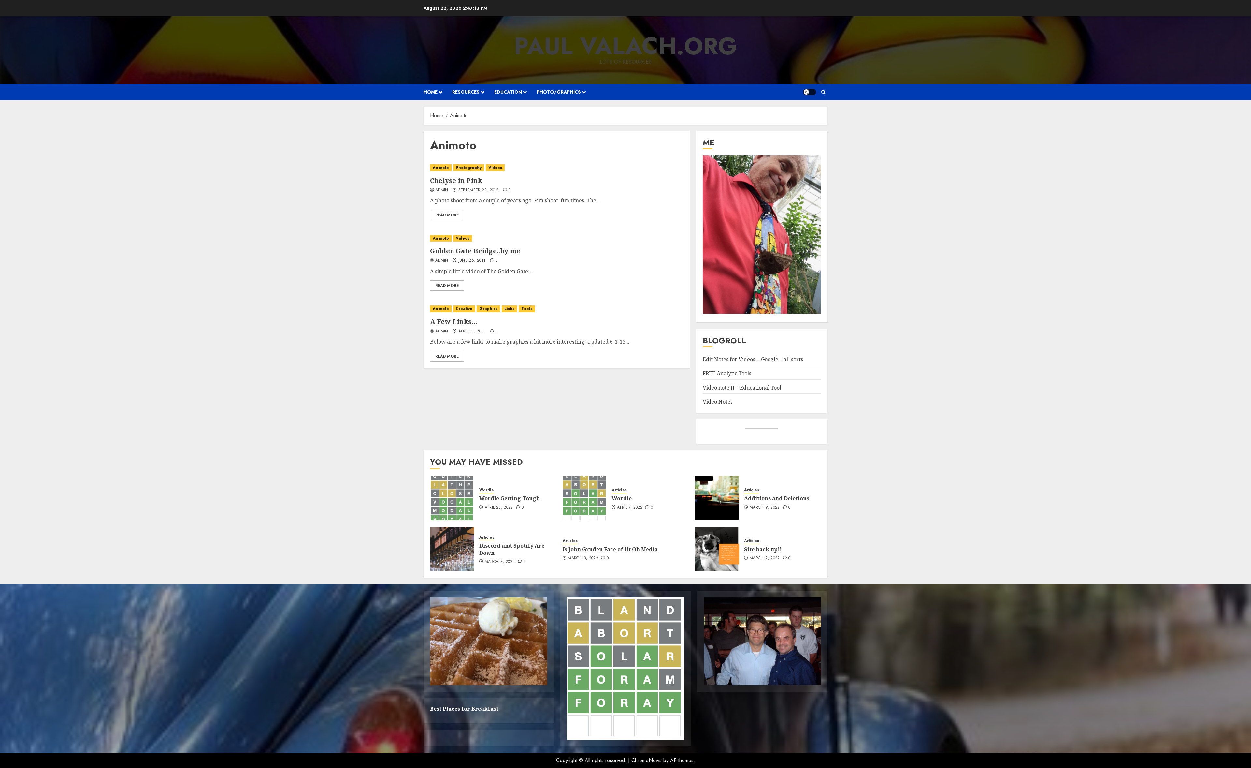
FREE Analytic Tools (727, 373)
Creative (464, 309)
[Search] (823, 92)
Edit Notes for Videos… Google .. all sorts (753, 359)
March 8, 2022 (500, 562)
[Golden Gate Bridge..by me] (556, 238)
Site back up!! (763, 549)
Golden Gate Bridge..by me (475, 250)
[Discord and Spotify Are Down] (452, 549)
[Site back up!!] (717, 549)
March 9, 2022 (765, 507)
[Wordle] (585, 498)
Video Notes (718, 401)
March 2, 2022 (765, 558)
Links (509, 309)
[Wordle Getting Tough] (452, 498)
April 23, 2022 (499, 507)
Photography (469, 167)
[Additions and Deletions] (717, 498)
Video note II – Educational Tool (742, 387)
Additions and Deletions (776, 498)
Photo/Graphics (559, 92)
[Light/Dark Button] (809, 92)
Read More (447, 215)
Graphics (488, 309)
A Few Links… (453, 321)
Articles (619, 490)
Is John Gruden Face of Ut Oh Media (610, 549)
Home (431, 92)
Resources (466, 92)
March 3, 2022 (583, 558)
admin (441, 190)
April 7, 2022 (629, 507)
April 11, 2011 (471, 331)
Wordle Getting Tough (509, 498)
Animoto (441, 167)
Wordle (486, 490)
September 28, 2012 (478, 190)
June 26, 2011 (472, 260)
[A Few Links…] (556, 309)
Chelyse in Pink (456, 180)
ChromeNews (646, 760)
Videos (495, 167)
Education (508, 92)
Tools (526, 309)
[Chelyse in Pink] (556, 168)
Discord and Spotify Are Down (511, 549)
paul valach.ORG (625, 46)
